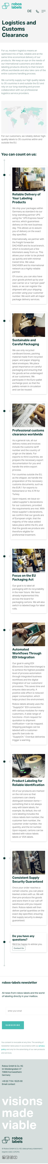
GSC (10, 1152)
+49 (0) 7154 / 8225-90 (12, 1081)
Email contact (8, 1084)
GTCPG (16, 1152)
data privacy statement (32, 1148)
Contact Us (19, 948)
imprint (5, 1152)
